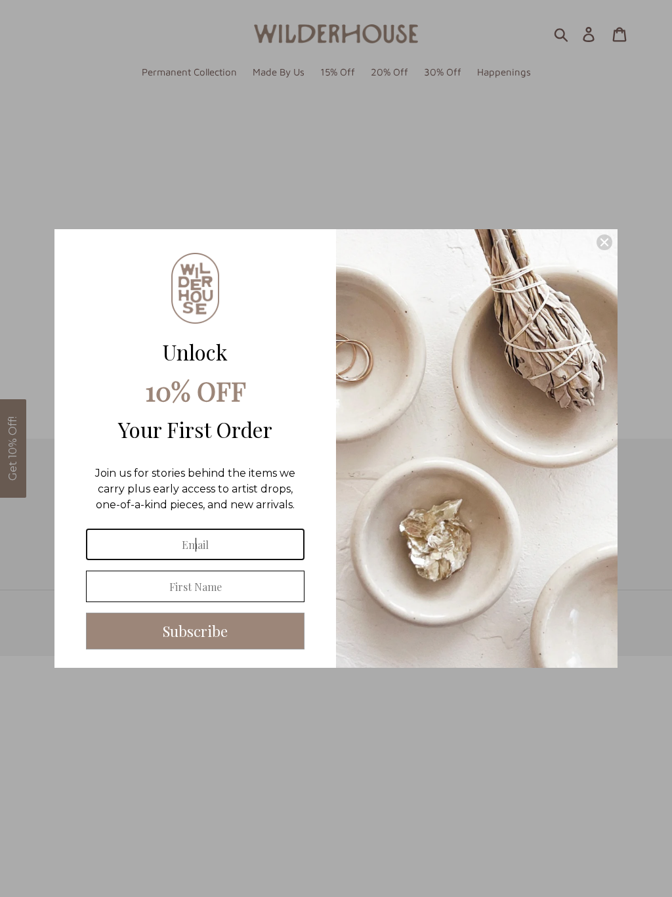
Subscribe (195, 631)
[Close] (604, 242)
